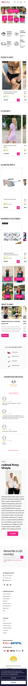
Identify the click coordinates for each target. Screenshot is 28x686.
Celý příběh (12, 534)
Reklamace (5, 601)
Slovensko (9, 668)
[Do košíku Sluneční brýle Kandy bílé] (18, 207)
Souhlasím (13, 682)
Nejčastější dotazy (7, 606)
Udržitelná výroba (6, 625)
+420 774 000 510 (8, 575)
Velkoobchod (6, 608)
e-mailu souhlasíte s (13, 560)
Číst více (5, 335)
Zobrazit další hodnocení (13, 450)
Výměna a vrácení (6, 603)
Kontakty (5, 633)
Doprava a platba (6, 594)
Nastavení (13, 678)
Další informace (14, 674)
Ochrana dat (5, 630)
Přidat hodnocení (13, 393)
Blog (4, 610)
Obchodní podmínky (7, 628)
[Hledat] (14, 2)
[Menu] (24, 2)
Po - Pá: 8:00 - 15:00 (7, 578)
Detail (18, 100)
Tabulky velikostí (6, 596)
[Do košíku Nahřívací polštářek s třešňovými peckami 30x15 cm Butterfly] (18, 261)
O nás (4, 621)
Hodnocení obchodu (7, 623)
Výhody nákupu (6, 598)
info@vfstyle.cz (8, 580)
